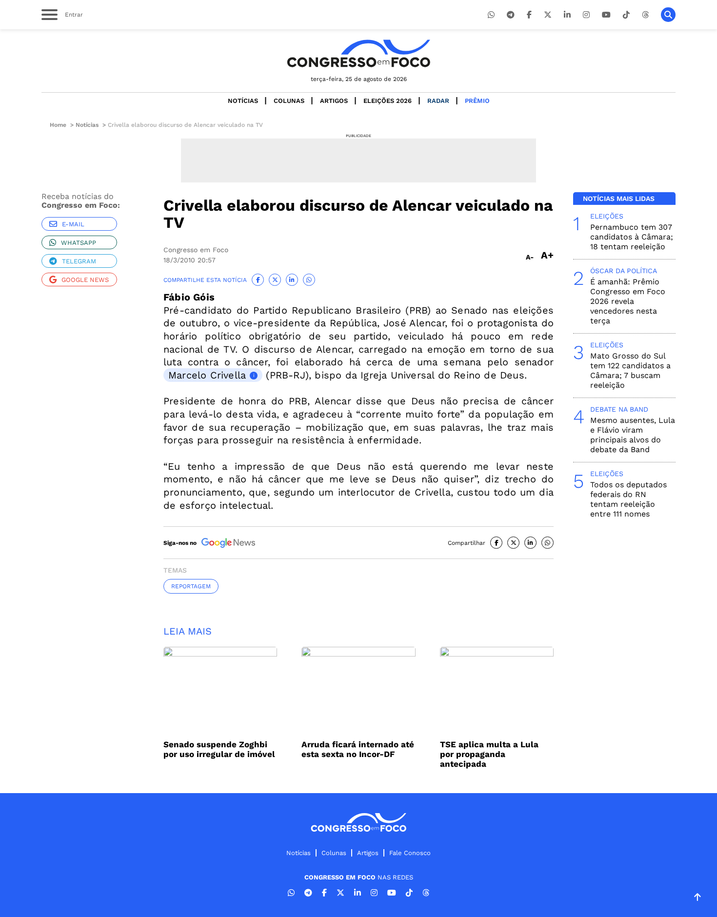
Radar (438, 100)
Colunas (289, 100)
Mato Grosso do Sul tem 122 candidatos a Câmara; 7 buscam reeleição (630, 370)
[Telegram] (511, 15)
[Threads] (645, 15)
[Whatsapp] (491, 15)
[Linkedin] (567, 15)
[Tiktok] (626, 15)
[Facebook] (529, 15)
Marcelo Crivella (207, 375)
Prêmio (477, 100)
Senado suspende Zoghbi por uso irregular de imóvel (219, 749)
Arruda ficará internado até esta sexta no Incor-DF (357, 749)
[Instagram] (586, 15)
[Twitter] (548, 15)
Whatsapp (78, 242)
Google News (85, 279)
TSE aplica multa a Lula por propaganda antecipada (489, 754)
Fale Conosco (410, 853)
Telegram (79, 261)
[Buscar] (668, 14)
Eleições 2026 (387, 100)
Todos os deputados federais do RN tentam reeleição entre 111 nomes (628, 499)
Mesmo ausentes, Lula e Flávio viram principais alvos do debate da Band (632, 435)
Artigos (334, 100)
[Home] (358, 53)
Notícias (243, 100)
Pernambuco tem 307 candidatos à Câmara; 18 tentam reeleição (631, 236)
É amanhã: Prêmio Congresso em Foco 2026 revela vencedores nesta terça (627, 301)
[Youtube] (606, 15)
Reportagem (191, 586)
